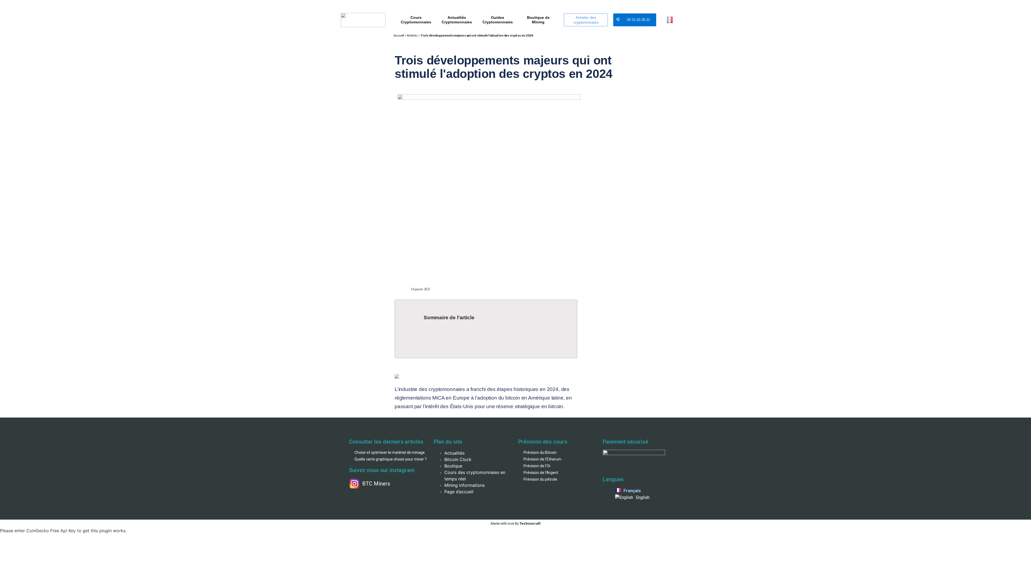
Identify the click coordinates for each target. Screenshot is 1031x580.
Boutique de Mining (538, 19)
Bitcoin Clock (457, 459)
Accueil (399, 35)
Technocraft (515, 523)
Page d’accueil (458, 491)
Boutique (453, 466)
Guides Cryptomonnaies (497, 19)
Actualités (454, 453)
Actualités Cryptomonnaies (457, 19)
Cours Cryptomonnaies (416, 19)
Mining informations (464, 485)
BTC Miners (376, 483)
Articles (412, 35)
